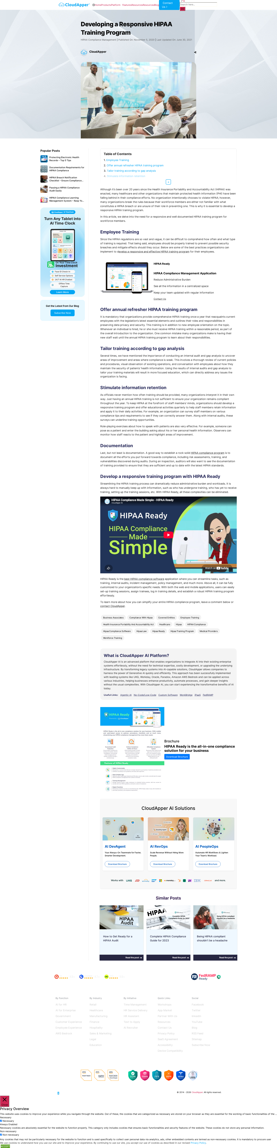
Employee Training (117, 160)
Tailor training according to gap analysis (131, 170)
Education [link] (96, 1044)
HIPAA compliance (196, 624)
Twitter (196, 1010)
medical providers (209, 631)
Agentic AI (126, 694)
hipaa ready (158, 631)
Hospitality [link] (96, 1027)
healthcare (164, 624)
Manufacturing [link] (98, 1016)
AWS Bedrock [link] (64, 1033)
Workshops (164, 1004)
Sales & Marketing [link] (101, 1033)
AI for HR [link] (61, 1004)
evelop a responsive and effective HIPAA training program (154, 251)
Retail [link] (93, 1004)
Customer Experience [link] (69, 1021)
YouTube (197, 1021)
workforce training (112, 638)
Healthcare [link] (96, 1010)
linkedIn (196, 1016)
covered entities (166, 617)
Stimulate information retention (126, 176)
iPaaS (198, 694)
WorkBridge (186, 694)
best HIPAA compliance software (144, 578)
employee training (189, 617)
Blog (156, 4)
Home (98, 4)
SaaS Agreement (168, 1039)
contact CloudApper (112, 606)
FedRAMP (208, 694)
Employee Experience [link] (69, 1027)
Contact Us (160, 298)
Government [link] (63, 1016)
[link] (66, 1092)
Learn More (62, 292)
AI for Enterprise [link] (66, 1010)
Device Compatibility (170, 1050)
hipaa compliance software (117, 631)
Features (127, 4)
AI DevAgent (115, 846)
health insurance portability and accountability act (128, 624)
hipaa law (141, 631)
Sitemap (197, 1039)
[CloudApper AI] (74, 5)
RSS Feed (197, 1033)
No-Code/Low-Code (145, 694)
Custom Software (168, 694)
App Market (165, 1010)
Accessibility (165, 1044)
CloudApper (97, 51)
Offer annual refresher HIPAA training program (135, 165)
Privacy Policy (166, 1033)
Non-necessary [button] (8, 1131)
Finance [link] (94, 1021)
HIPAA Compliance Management (98, 39)
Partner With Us (167, 1016)
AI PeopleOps (206, 846)
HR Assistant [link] (131, 1016)
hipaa (178, 624)
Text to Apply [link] (132, 1021)
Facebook (198, 1004)
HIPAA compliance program (207, 452)
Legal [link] (93, 1039)
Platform (115, 4)
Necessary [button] (5, 1117)
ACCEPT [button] (5, 1146)
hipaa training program (182, 631)
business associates (113, 617)
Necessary (8, 1120)
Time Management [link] (135, 1004)
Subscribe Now (62, 313)
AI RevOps (159, 846)
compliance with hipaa (140, 617)
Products (106, 4)
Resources (137, 4)
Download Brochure (177, 756)
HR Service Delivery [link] (135, 1010)
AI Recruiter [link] (131, 1027)
